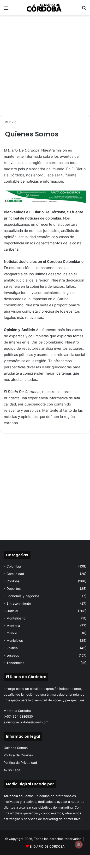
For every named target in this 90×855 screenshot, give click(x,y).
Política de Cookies (18, 755)
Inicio (12, 122)
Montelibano (15, 618)
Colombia (13, 566)
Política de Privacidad (20, 763)
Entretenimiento (18, 603)
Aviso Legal (12, 770)
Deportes (13, 589)
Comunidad (15, 574)
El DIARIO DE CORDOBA (47, 846)
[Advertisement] (45, 65)
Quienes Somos (16, 748)
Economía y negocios (22, 596)
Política (12, 648)
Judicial (12, 611)
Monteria (13, 626)
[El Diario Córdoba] (45, 7)
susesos (12, 655)
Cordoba (13, 581)
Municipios (14, 640)
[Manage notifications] (79, 844)
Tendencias (15, 663)
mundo (11, 633)
